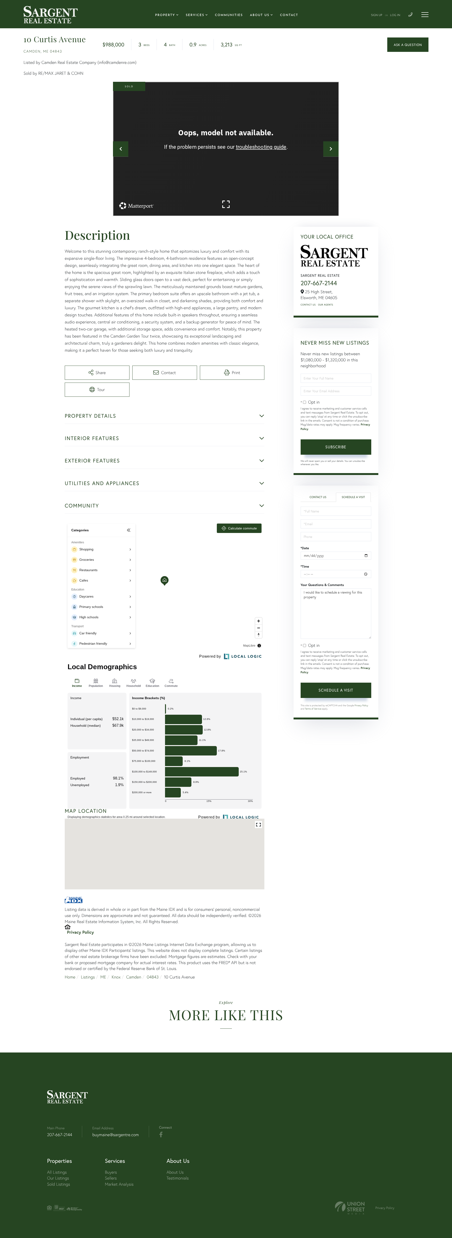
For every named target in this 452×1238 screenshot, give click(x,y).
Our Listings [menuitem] (58, 1178)
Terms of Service (313, 708)
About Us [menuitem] (260, 15)
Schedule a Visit (353, 497)
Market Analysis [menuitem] (119, 1184)
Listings (88, 977)
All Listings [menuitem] (57, 1172)
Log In (395, 15)
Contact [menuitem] (289, 15)
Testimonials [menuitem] (177, 1178)
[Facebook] (161, 1134)
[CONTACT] (407, 44)
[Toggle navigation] (424, 14)
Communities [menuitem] (229, 15)
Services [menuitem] (195, 15)
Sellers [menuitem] (111, 1178)
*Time (305, 566)
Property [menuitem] (165, 15)
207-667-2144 (319, 283)
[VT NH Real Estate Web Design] (350, 1207)
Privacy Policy (80, 932)
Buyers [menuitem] (111, 1172)
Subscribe (335, 446)
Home (70, 977)
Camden (133, 977)
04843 (152, 977)
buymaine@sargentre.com (115, 1134)
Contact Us (308, 304)
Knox (116, 977)
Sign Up (376, 15)
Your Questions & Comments (322, 585)
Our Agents (325, 304)
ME (103, 977)
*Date (305, 548)
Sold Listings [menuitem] (58, 1184)
